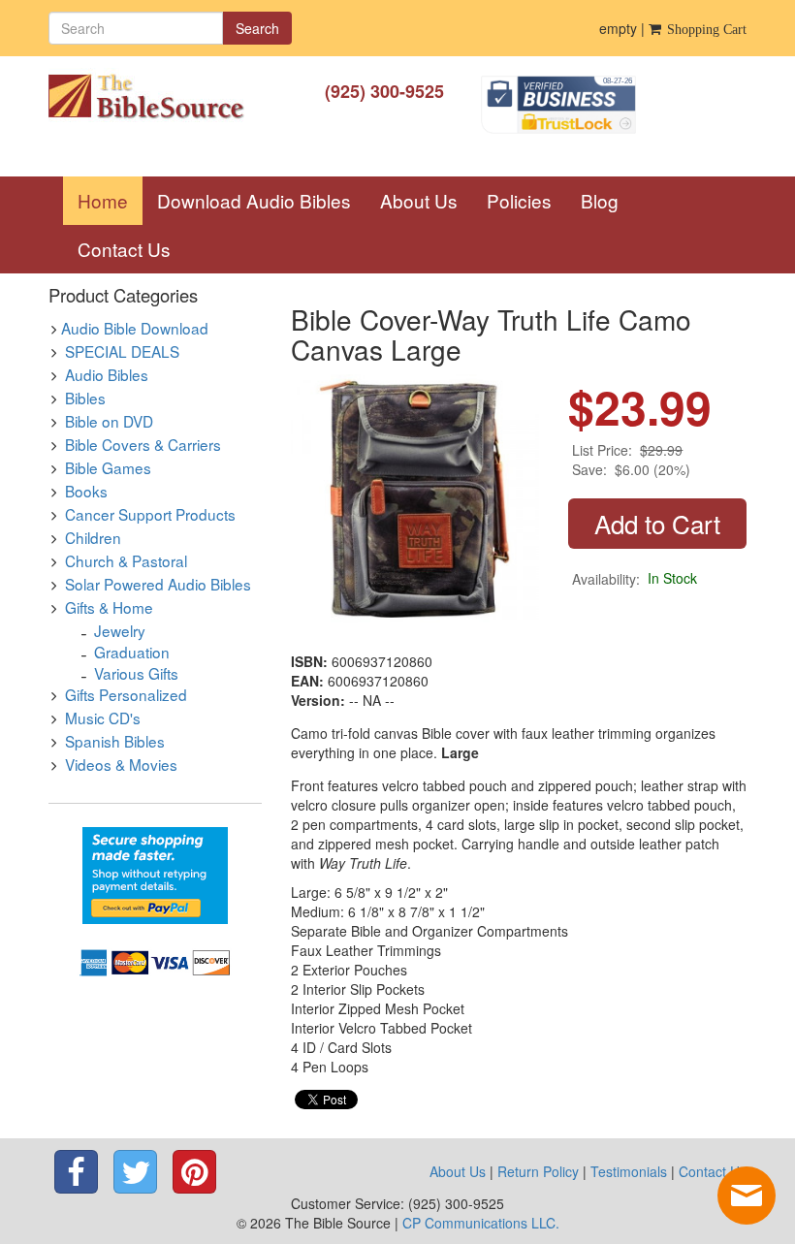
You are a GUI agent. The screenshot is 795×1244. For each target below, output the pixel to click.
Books (86, 490)
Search (257, 28)
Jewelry (119, 630)
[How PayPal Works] (155, 873)
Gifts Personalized (126, 694)
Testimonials (628, 1171)
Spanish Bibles (115, 740)
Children (93, 537)
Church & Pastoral (126, 560)
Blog (600, 200)
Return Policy (538, 1171)
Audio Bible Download (134, 327)
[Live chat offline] (746, 1195)
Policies (519, 200)
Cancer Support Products (150, 514)
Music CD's (103, 717)
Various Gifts (136, 673)
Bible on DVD (109, 420)
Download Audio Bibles (254, 200)
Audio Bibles (106, 374)
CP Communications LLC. (480, 1222)
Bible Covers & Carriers (143, 444)
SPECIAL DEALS (122, 351)
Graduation (132, 651)
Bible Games (108, 467)
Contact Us (124, 249)
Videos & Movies (121, 764)
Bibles (85, 397)
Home (110, 199)
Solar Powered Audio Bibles (158, 583)
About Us (419, 200)
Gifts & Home (109, 607)
